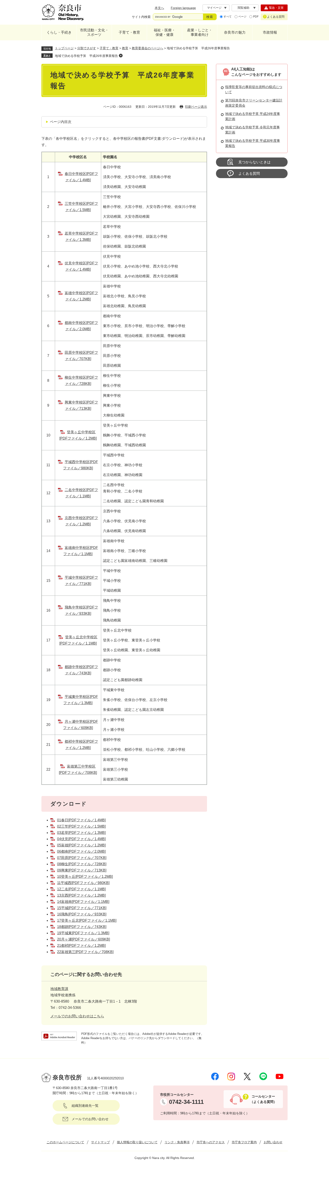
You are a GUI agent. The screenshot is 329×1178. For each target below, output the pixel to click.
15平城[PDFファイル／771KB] (81, 908)
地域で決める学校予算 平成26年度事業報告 (86, 56)
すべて (228, 16)
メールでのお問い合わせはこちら (77, 1016)
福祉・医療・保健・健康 (164, 32)
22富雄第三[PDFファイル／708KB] (85, 952)
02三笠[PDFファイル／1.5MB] (81, 826)
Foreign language (183, 8)
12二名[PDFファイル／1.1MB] (81, 889)
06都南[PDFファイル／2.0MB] (81, 851)
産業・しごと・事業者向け (199, 32)
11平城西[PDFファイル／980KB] (83, 883)
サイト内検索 (141, 17)
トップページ (64, 48)
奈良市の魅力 (235, 32)
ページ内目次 (60, 122)
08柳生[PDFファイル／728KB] (81, 864)
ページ (242, 16)
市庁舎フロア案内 (244, 1142)
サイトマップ (100, 1142)
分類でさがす (86, 48)
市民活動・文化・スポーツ (94, 32)
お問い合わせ (273, 1142)
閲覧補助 (243, 7)
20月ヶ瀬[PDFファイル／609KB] (83, 939)
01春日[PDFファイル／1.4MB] (81, 820)
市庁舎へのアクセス (211, 1142)
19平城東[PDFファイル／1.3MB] (83, 933)
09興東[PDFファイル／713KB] (81, 870)
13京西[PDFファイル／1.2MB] (81, 895)
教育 (125, 48)
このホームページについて (65, 1142)
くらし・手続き (59, 32)
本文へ (159, 8)
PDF (255, 16)
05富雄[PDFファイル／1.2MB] (81, 845)
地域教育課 (59, 989)
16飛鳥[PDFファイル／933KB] (81, 914)
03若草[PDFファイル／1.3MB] (81, 833)
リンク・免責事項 (177, 1142)
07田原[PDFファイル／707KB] (81, 858)
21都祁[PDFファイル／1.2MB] (81, 945)
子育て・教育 (129, 32)
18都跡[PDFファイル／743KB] (81, 927)
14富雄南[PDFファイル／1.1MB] (83, 902)
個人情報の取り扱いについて (137, 1142)
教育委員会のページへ (147, 48)
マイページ (214, 7)
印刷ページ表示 (196, 106)
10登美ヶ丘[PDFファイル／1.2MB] (85, 876)
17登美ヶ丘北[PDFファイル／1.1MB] (86, 920)
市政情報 (270, 32)
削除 (120, 55)
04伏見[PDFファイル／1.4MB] (81, 839)
